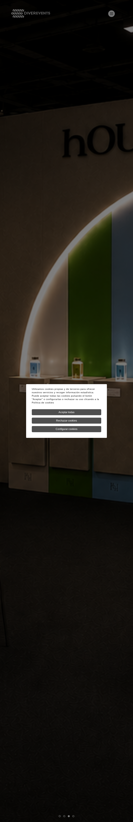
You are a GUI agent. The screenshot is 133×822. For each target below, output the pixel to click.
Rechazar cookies (66, 420)
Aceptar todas (66, 412)
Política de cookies (43, 402)
